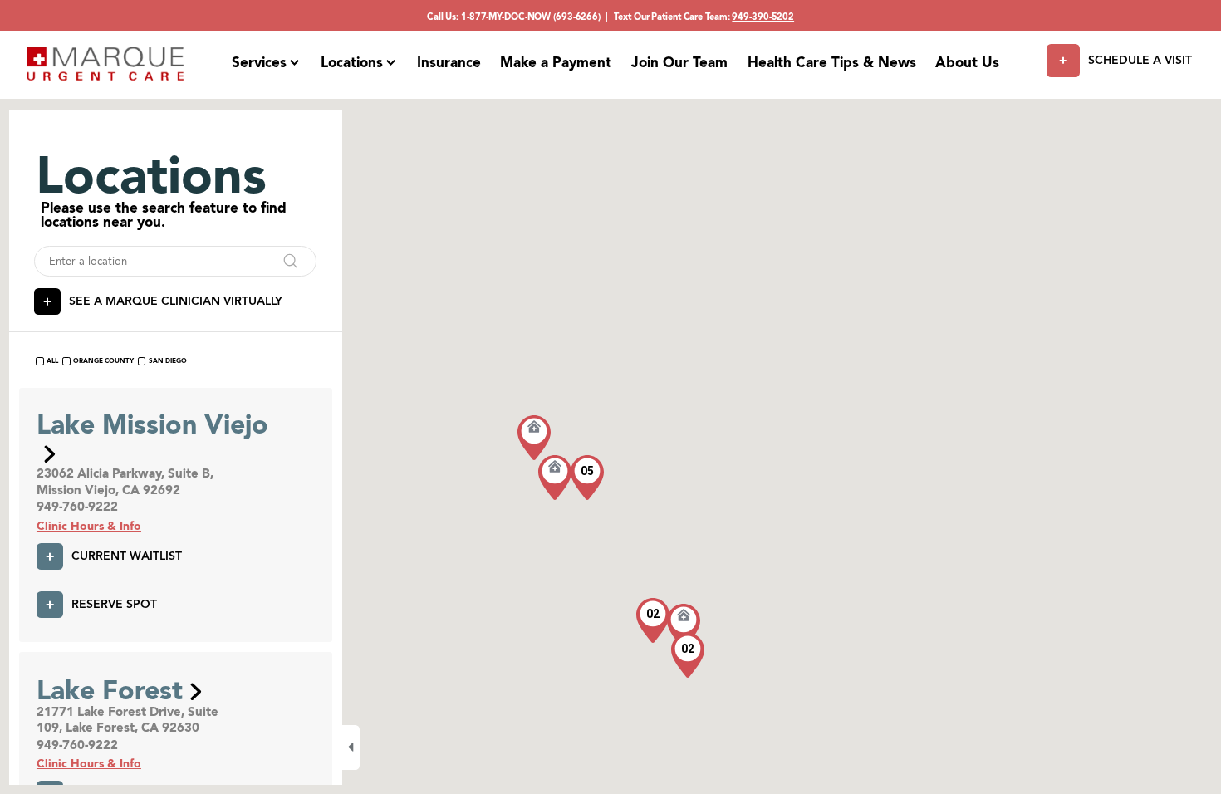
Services (259, 62)
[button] (683, 626)
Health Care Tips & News (832, 62)
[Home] (105, 64)
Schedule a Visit (1139, 59)
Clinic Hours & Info (89, 525)
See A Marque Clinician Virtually (175, 300)
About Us (967, 62)
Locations (352, 62)
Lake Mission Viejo (152, 424)
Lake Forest (110, 690)
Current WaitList (126, 555)
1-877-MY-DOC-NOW (506, 16)
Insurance (449, 62)
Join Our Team (679, 62)
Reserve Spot (114, 603)
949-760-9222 (77, 507)
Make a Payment (555, 62)
